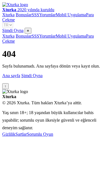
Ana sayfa (11, 75)
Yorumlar (47, 14)
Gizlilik (8, 134)
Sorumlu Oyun (40, 134)
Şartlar (21, 134)
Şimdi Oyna (13, 30)
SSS (35, 14)
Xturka (8, 14)
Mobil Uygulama (71, 14)
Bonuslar (24, 14)
